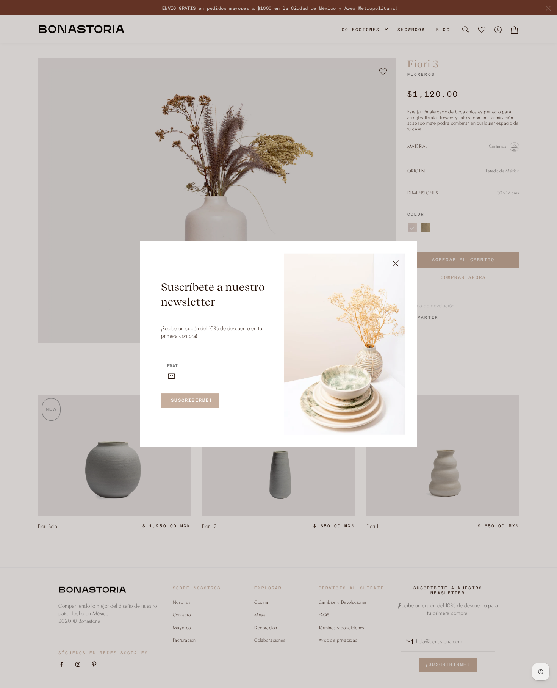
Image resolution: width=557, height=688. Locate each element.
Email (173, 366)
